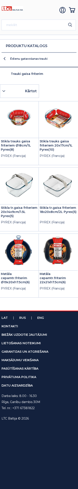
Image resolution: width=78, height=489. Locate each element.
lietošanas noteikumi (21, 343)
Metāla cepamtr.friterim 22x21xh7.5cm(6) (53, 278)
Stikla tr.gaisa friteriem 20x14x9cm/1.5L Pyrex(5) (19, 212)
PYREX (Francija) (13, 156)
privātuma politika (19, 377)
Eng (40, 318)
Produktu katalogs (26, 46)
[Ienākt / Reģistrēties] (63, 10)
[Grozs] (72, 10)
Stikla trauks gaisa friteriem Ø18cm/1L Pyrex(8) (16, 145)
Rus (22, 318)
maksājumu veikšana (20, 360)
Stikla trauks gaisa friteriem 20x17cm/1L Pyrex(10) (56, 145)
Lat (5, 318)
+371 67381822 (23, 408)
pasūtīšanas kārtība (20, 368)
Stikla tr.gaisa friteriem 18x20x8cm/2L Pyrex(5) (58, 210)
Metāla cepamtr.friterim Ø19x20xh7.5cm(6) (15, 278)
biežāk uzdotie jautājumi (24, 335)
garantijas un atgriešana (25, 352)
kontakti (10, 326)
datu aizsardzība (17, 385)
